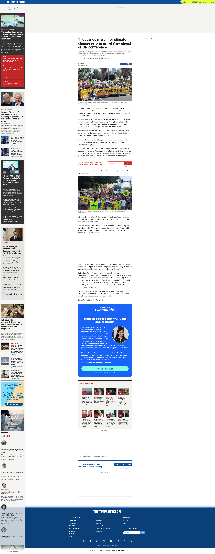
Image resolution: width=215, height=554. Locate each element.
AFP (5, 297)
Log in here (127, 468)
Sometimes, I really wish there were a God (11, 493)
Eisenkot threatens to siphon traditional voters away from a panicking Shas (12, 209)
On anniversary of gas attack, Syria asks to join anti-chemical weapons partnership (12, 294)
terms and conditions (101, 517)
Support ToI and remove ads (206, 2)
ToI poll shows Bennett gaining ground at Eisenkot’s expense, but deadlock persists (17, 151)
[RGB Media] (108, 550)
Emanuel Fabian (13, 272)
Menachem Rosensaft (6, 446)
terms (126, 166)
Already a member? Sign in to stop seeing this (105, 372)
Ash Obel (82, 63)
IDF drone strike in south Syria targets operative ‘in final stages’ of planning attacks (12, 277)
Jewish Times (73, 520)
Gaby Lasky (104, 456)
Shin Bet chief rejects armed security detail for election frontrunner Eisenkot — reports (17, 140)
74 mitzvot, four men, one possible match (12, 473)
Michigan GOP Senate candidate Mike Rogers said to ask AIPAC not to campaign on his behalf (99, 423)
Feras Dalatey (12, 244)
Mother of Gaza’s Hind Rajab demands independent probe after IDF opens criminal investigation (17, 373)
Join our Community (190, 2)
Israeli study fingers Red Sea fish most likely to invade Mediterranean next (110, 401)
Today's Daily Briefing (12, 386)
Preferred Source (112, 58)
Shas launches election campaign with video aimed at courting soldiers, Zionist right (12, 200)
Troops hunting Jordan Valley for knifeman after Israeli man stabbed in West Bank (12, 35)
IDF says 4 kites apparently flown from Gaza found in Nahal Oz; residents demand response (12, 324)
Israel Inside (87, 455)
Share (124, 64)
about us (98, 523)
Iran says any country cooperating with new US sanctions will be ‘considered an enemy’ (87, 401)
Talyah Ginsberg (5, 469)
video (70, 536)
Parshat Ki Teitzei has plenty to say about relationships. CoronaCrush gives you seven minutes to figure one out (12, 477)
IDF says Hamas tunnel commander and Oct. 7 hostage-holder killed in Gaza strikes (17, 361)
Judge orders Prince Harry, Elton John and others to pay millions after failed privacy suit (123, 422)
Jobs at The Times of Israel (103, 528)
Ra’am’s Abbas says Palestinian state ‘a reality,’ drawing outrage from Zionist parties (110, 423)
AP (12, 378)
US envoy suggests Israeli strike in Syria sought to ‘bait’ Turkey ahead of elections (99, 400)
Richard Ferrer (5, 489)
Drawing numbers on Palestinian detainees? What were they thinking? (12, 450)
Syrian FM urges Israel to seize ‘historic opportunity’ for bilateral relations (12, 249)
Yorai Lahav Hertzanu (104, 455)
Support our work (105, 368)
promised (120, 291)
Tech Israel (72, 526)
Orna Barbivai (94, 455)
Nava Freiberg (13, 289)
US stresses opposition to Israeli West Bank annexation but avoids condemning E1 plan (122, 401)
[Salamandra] (122, 550)
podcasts (72, 534)
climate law (82, 267)
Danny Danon (4, 511)
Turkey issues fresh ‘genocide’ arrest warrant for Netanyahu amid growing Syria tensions (86, 423)
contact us (99, 531)
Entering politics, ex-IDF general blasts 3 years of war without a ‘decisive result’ (12, 218)
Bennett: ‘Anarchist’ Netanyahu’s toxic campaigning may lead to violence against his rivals (12, 116)
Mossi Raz (113, 455)
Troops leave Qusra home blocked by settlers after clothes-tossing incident (12, 69)
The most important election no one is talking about (11, 514)
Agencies (6, 289)
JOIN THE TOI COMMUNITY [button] (123, 464)
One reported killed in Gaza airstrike (13, 77)
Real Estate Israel (74, 528)
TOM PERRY (5, 244)
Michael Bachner (6, 123)
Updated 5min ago (11, 29)
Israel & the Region (74, 517)
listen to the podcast (15, 404)
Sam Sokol (20, 156)
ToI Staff (3, 41)
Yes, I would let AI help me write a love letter (12, 537)
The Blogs (72, 531)
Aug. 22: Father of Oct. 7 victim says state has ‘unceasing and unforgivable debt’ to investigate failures (17, 348)
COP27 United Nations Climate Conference (89, 456)
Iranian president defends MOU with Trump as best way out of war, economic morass (12, 60)
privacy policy (99, 520)
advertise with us (100, 526)
